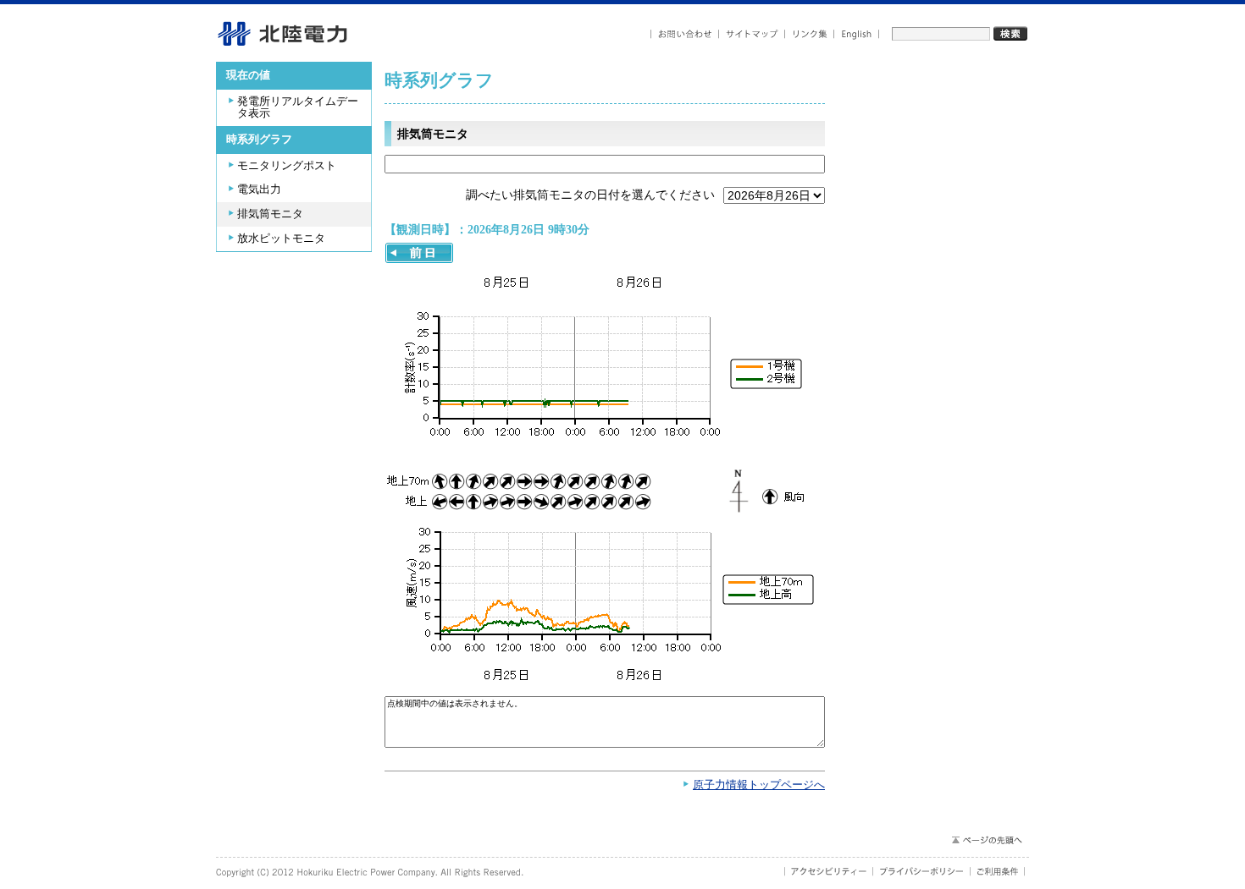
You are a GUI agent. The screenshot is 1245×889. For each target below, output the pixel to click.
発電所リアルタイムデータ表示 (297, 108)
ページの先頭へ (986, 840)
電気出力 (259, 189)
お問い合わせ (684, 34)
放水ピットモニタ (281, 238)
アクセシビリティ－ (828, 871)
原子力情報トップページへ (759, 785)
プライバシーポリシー (922, 871)
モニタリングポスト (286, 166)
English (856, 34)
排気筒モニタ (270, 214)
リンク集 (809, 34)
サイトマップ (752, 34)
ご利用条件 (998, 871)
